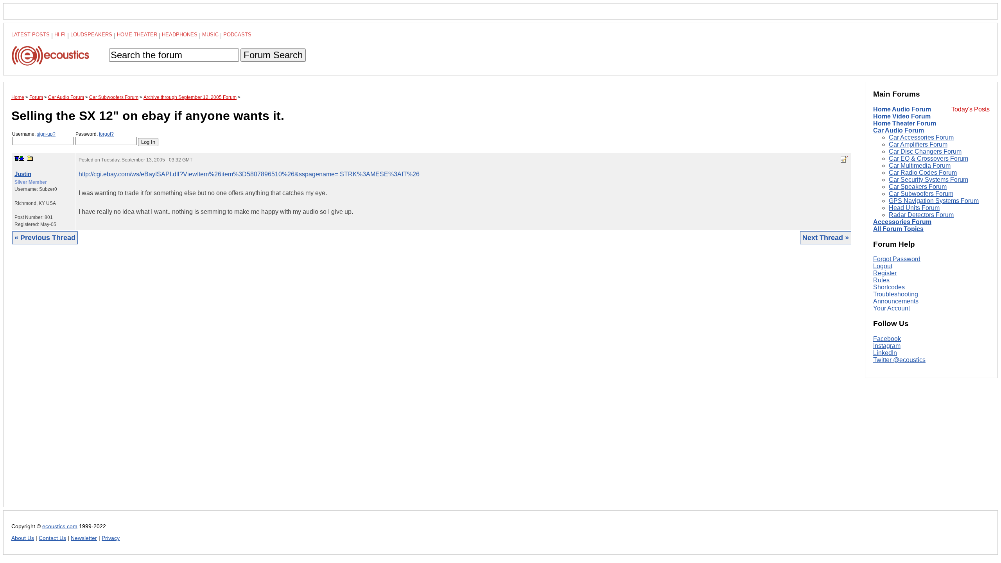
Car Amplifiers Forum (918, 144)
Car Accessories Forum (921, 137)
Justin (22, 173)
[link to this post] (30, 158)
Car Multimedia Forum (920, 165)
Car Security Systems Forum (928, 179)
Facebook (887, 338)
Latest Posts (30, 35)
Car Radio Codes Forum (923, 172)
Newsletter (84, 538)
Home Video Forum (902, 116)
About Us (22, 538)
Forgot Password (896, 259)
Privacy (111, 538)
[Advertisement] (246, 381)
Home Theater (137, 35)
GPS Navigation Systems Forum (934, 200)
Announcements (895, 301)
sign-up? (46, 134)
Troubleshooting (895, 294)
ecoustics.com (59, 526)
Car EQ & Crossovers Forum (928, 158)
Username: (34, 134)
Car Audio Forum (898, 130)
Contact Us (52, 538)
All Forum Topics (898, 229)
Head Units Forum (914, 207)
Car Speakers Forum (918, 186)
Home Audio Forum (902, 109)
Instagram (887, 345)
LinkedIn (885, 353)
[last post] (21, 158)
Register (885, 273)
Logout (882, 266)
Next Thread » (825, 238)
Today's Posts (970, 109)
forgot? (106, 134)
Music (210, 35)
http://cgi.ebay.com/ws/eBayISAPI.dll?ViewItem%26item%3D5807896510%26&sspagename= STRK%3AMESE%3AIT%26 (249, 174)
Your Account (891, 308)
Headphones (179, 35)
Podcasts (237, 35)
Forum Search (273, 55)
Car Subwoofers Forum (921, 193)
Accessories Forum (902, 222)
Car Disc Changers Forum (925, 151)
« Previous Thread (44, 238)
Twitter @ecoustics (899, 360)
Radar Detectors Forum (921, 215)
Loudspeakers (91, 35)
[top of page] (16, 158)
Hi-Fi (60, 35)
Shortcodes (889, 287)
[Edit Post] (844, 159)
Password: (94, 134)
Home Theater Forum (904, 123)
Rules (881, 280)
